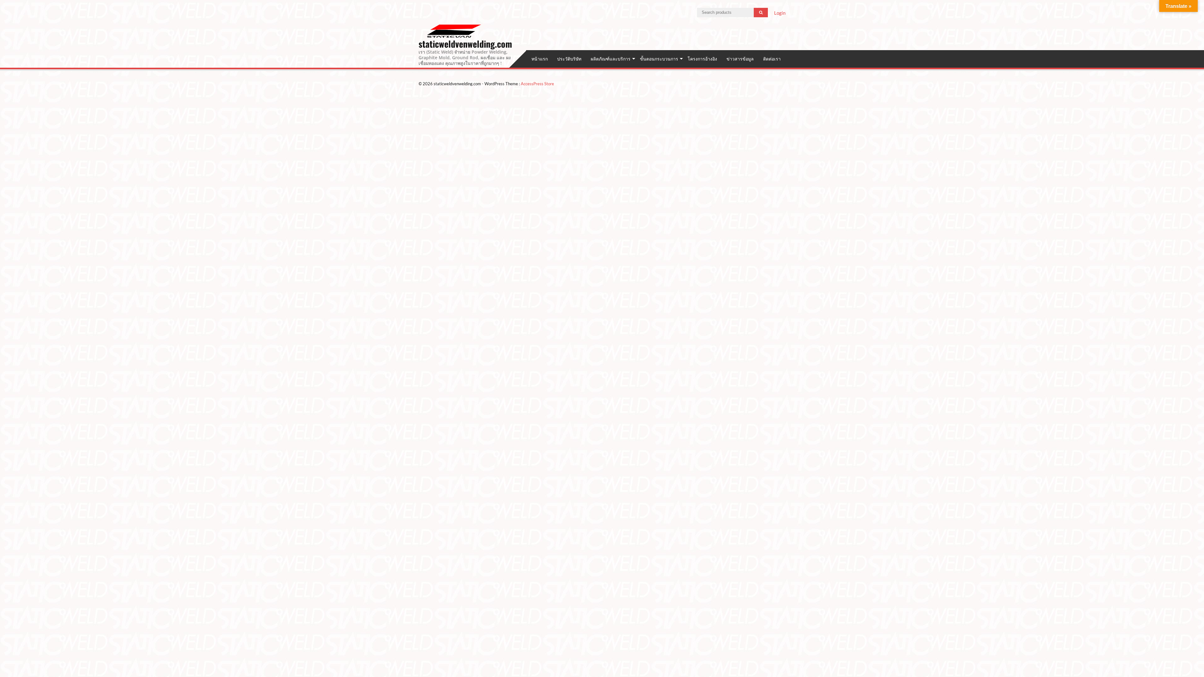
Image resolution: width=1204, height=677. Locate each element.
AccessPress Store (537, 83)
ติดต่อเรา (772, 58)
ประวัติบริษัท (569, 58)
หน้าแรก (539, 58)
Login (779, 13)
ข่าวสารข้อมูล (740, 58)
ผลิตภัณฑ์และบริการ (611, 58)
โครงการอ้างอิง (702, 58)
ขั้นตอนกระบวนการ (659, 58)
